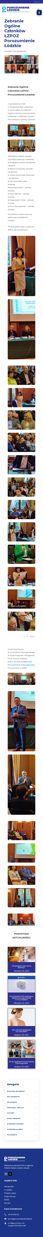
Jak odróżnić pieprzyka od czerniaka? (21, 1031)
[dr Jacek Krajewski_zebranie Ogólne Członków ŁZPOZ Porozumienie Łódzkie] (21, 862)
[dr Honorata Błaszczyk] (21, 563)
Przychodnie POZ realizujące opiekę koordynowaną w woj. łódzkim (21, 998)
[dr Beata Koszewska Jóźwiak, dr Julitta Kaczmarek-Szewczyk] (21, 451)
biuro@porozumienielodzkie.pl (20, 1219)
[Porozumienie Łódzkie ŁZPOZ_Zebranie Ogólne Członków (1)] (21, 519)
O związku (8, 1190)
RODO (6, 1200)
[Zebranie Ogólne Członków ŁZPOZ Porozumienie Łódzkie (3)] (21, 496)
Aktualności (9, 1186)
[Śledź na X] (10, 1174)
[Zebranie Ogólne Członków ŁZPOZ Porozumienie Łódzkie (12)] (21, 630)
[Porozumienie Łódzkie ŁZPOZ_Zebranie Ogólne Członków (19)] (21, 429)
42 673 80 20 (13, 1214)
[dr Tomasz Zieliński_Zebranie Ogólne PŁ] (21, 907)
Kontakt (7, 1203)
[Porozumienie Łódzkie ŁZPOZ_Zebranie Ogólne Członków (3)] (21, 608)
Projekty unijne (10, 1193)
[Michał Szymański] (21, 474)
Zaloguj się (37, 2)
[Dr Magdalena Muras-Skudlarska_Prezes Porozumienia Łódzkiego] (21, 407)
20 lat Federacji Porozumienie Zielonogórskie (21, 1062)
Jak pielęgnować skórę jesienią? (21, 967)
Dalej (32, 637)
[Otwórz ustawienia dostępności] (39, 12)
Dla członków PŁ (19, 51)
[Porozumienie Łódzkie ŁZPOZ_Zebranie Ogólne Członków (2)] (21, 384)
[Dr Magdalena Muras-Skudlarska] (21, 541)
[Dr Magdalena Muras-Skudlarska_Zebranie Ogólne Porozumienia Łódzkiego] (21, 586)
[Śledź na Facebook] (6, 1174)
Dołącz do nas (9, 1196)
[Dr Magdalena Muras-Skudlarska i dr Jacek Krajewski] (21, 884)
